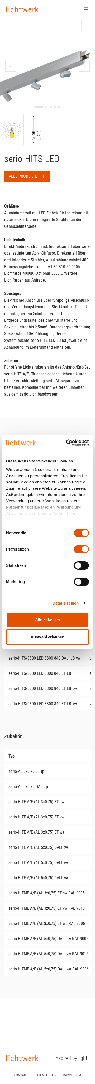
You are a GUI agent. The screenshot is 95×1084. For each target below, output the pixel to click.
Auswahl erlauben (47, 637)
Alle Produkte (23, 176)
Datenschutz (45, 1075)
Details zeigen (66, 603)
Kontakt (21, 1075)
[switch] (81, 549)
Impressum (72, 1075)
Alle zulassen (47, 619)
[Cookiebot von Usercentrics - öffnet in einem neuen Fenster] (67, 442)
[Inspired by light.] (22, 9)
